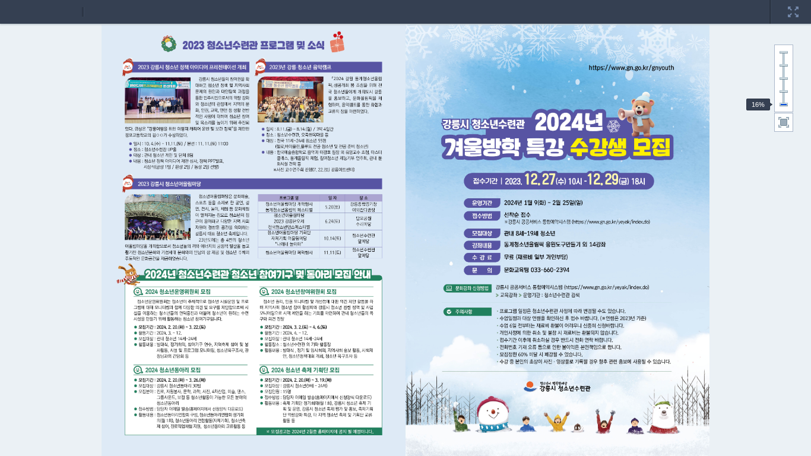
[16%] (784, 104)
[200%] (784, 52)
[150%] (784, 65)
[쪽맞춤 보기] (783, 122)
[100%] (784, 78)
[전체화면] (793, 4)
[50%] (784, 91)
